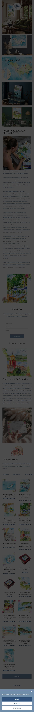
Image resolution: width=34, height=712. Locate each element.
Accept (17, 699)
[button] (31, 691)
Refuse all (17, 703)
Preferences (17, 708)
